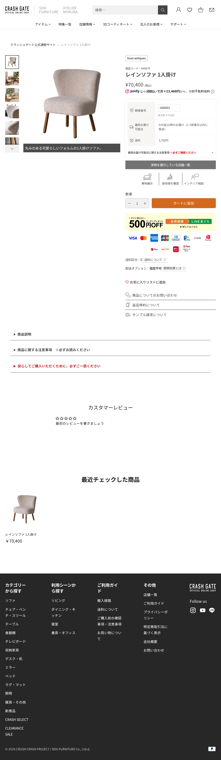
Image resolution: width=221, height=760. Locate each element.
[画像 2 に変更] (12, 78)
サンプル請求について (149, 314)
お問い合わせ (154, 650)
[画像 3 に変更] (12, 95)
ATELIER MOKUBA (70, 9)
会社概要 (150, 641)
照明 (8, 693)
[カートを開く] (201, 10)
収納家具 (12, 650)
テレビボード (15, 641)
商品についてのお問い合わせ (154, 295)
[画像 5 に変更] (12, 128)
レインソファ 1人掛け (21, 534)
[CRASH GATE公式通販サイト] (17, 9)
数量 (128, 193)
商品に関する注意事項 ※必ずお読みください (53, 349)
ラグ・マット (15, 684)
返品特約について (146, 304)
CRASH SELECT (16, 719)
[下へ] (12, 149)
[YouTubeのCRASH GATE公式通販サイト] (202, 611)
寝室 (54, 624)
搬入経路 (104, 600)
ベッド (10, 675)
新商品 (10, 710)
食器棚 (10, 632)
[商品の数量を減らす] (129, 203)
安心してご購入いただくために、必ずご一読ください (59, 365)
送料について (153, 259)
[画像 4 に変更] (12, 111)
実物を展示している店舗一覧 (170, 164)
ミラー (10, 667)
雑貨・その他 (15, 702)
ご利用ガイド (154, 603)
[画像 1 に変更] (12, 62)
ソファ (10, 600)
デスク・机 (13, 658)
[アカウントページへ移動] (179, 10)
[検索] (162, 9)
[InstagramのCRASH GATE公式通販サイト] (192, 611)
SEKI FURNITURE (48, 9)
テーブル (12, 624)
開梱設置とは (172, 268)
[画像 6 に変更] (12, 144)
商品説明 (24, 334)
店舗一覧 (150, 594)
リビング (58, 600)
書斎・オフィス (63, 632)
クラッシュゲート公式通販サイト (33, 44)
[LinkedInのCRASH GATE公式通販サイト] (212, 611)
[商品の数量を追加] (145, 203)
